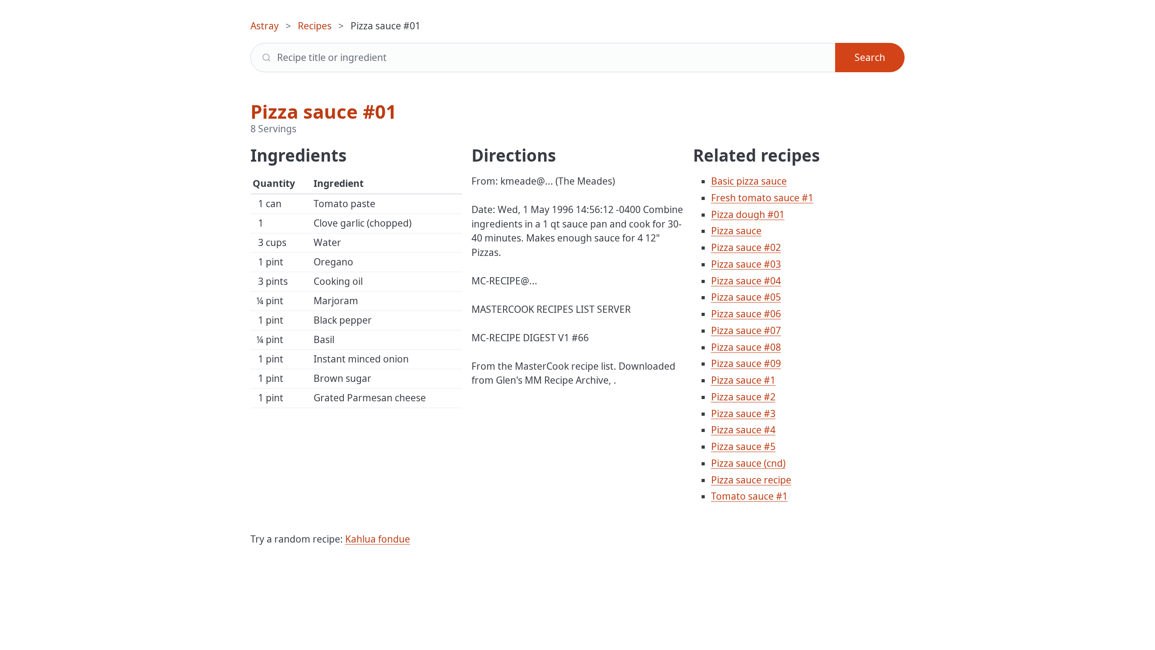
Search (870, 57)
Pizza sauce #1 (743, 380)
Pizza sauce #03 (746, 264)
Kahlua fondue (377, 539)
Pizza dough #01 (748, 214)
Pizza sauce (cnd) (748, 463)
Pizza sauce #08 (746, 347)
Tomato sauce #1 (749, 496)
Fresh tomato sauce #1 (762, 197)
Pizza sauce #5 (743, 446)
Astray (264, 25)
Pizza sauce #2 (743, 396)
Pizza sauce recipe (751, 480)
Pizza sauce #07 (746, 330)
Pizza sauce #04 (746, 280)
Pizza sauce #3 (743, 413)
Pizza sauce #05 (746, 297)
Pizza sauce (736, 230)
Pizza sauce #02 (746, 247)
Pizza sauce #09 (746, 363)
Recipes (315, 25)
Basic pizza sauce (749, 181)
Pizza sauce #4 (743, 429)
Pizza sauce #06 (746, 313)
